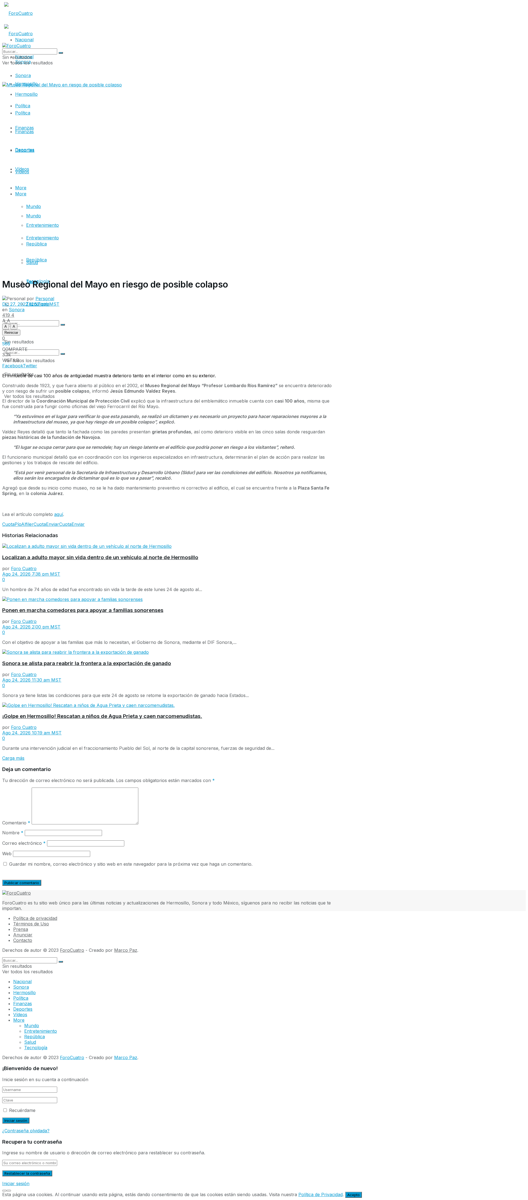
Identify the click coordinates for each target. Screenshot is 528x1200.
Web (7, 853)
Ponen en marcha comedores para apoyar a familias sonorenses (82, 610)
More (20, 193)
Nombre (12, 832)
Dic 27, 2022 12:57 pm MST (30, 304)
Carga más (13, 758)
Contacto (22, 940)
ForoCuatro (72, 950)
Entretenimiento (42, 225)
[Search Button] (63, 354)
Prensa (20, 929)
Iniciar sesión (15, 1183)
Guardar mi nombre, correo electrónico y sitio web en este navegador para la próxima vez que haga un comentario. (130, 864)
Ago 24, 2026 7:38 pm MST (31, 574)
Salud (32, 262)
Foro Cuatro (24, 568)
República (36, 244)
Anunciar (22, 934)
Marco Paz (125, 950)
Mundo (33, 206)
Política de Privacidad (320, 1194)
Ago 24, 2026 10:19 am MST (32, 733)
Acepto (353, 1195)
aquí (58, 514)
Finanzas (24, 131)
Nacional (22, 981)
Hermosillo (26, 94)
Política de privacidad (35, 918)
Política (22, 113)
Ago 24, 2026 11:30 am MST (31, 680)
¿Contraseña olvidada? (26, 1130)
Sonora (23, 75)
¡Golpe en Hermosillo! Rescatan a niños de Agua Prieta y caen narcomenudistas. (102, 716)
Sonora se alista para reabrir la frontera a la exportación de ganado (86, 663)
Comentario (16, 822)
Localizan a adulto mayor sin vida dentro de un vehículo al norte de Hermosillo (100, 557)
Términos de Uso (31, 923)
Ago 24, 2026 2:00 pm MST (31, 627)
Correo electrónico (24, 843)
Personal (44, 298)
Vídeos (22, 169)
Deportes (24, 150)
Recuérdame (22, 1110)
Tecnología (35, 1047)
